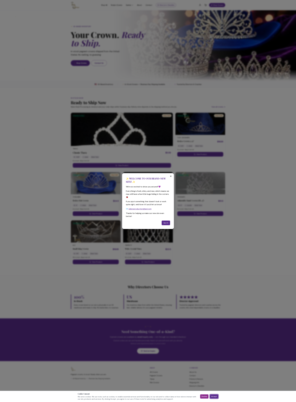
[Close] (171, 176)
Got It (165, 223)
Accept (214, 396)
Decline (204, 396)
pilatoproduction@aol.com (140, 209)
